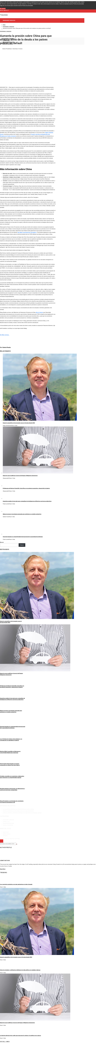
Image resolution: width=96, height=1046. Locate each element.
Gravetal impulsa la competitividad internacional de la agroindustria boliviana (23, 536)
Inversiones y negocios (5, 31)
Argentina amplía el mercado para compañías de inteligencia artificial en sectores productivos (27, 501)
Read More (2, 869)
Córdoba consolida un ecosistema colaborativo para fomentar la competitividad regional (12, 777)
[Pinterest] (1, 1045)
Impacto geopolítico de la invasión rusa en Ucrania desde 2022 (19, 423)
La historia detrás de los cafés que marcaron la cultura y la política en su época (20, 1035)
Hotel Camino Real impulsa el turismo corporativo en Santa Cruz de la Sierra (10, 764)
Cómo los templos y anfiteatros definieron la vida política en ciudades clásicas (22, 812)
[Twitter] (0, 1045)
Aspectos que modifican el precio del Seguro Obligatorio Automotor (20, 475)
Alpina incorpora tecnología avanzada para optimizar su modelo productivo (22, 514)
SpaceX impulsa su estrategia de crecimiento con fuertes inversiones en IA (11, 801)
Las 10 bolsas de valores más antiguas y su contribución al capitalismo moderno (11, 739)
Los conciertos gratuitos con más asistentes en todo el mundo (18, 809)
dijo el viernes (39, 312)
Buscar (2, 542)
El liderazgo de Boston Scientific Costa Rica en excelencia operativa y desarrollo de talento (26, 488)
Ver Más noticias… (5, 335)
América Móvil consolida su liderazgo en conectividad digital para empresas (10, 752)
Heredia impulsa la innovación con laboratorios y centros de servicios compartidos (12, 789)
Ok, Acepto (3, 8)
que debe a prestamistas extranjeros (27, 232)
